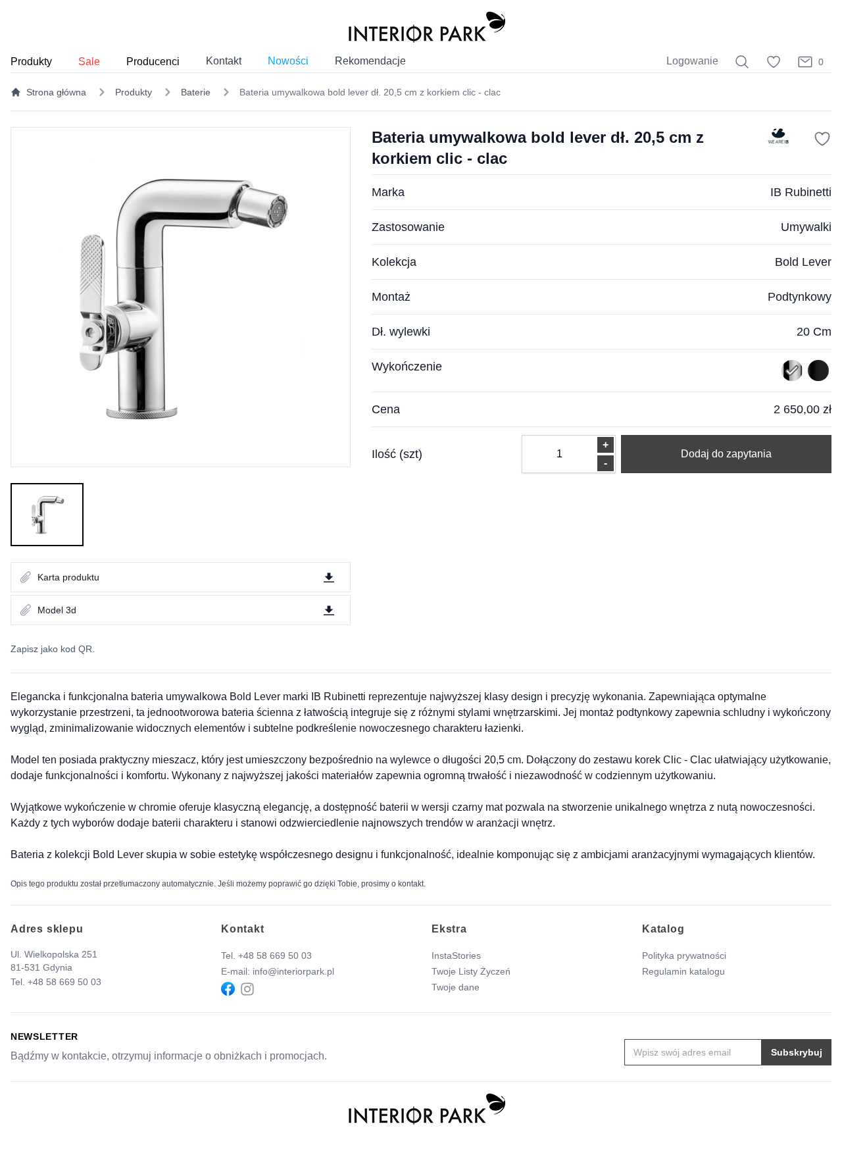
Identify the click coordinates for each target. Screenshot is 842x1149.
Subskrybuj (796, 1052)
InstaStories (456, 955)
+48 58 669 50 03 (64, 982)
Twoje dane (456, 987)
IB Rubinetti (800, 192)
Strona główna (56, 92)
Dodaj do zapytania (726, 453)
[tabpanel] (181, 297)
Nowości (288, 60)
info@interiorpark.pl (293, 971)
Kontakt (223, 60)
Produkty (133, 92)
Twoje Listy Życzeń (471, 971)
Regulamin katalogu (683, 971)
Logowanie (692, 60)
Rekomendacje (370, 60)
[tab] (47, 514)
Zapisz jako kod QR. (53, 649)
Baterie (195, 92)
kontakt (411, 883)
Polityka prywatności (684, 955)
